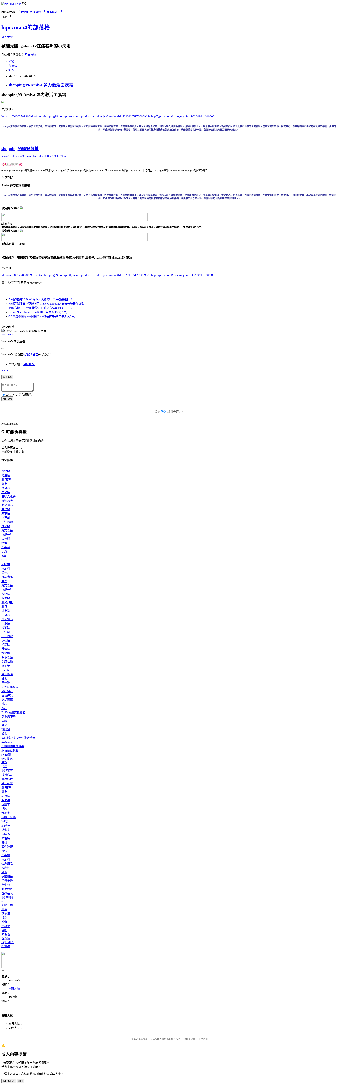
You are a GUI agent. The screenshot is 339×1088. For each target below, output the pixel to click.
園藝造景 (7, 695)
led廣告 (5, 825)
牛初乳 (5, 670)
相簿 (11, 61)
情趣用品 (7, 863)
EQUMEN (7, 942)
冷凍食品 (7, 576)
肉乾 (4, 555)
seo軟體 (6, 754)
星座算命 (29, 364)
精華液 (5, 913)
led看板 (5, 834)
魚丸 (4, 560)
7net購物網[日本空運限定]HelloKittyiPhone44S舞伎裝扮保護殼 (46, 303)
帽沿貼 (5, 475)
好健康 (5, 653)
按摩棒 (5, 867)
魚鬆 (4, 551)
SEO (4, 762)
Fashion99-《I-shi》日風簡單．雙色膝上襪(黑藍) (37, 312)
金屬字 (5, 812)
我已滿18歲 (8, 1081)
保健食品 (7, 657)
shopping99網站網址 (20, 148)
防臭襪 (5, 492)
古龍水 (5, 926)
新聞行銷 (7, 905)
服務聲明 (203, 1039)
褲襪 (4, 842)
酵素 (4, 678)
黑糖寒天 (7, 742)
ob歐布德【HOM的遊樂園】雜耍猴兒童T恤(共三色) (40, 307)
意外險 (5, 682)
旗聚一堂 (7, 534)
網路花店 (7, 770)
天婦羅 (5, 564)
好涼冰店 (7, 500)
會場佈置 (7, 779)
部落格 (12, 65)
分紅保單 (7, 691)
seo (3, 900)
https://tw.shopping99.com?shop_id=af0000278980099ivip (34, 155)
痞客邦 (27, 354)
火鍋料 (5, 568)
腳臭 (4, 483)
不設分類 (30, 54)
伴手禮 (5, 547)
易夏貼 (5, 509)
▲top (4, 370)
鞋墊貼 (5, 526)
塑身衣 (5, 934)
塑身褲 (5, 938)
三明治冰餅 (8, 496)
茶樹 (4, 917)
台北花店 (7, 783)
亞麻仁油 (7, 661)
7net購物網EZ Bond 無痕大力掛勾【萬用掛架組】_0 (40, 299)
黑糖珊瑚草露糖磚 (12, 746)
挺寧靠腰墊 (8, 716)
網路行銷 (7, 897)
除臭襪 (5, 488)
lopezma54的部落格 (25, 27)
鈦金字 (5, 829)
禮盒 (4, 543)
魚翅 (4, 581)
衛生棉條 (7, 889)
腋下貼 (5, 513)
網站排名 (7, 758)
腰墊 (4, 725)
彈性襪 (5, 838)
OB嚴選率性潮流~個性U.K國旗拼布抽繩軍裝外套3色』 (42, 316)
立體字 (5, 804)
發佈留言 (7, 399)
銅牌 (4, 808)
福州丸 (5, 572)
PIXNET (143, 1039)
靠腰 (4, 720)
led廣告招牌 (8, 817)
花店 (4, 766)
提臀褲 (5, 946)
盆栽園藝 (7, 699)
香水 (4, 921)
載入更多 (7, 377)
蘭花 (4, 708)
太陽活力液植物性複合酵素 (18, 737)
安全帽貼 (7, 505)
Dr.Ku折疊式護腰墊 (13, 712)
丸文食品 (7, 530)
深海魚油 (7, 674)
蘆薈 (4, 909)
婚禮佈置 (7, 774)
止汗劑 (5, 517)
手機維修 (7, 880)
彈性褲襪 (7, 846)
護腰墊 (5, 729)
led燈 (4, 821)
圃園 (4, 930)
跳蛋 (4, 872)
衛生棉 (5, 884)
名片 (11, 70)
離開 (20, 1081)
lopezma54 (7, 334)
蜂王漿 (5, 665)
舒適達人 (7, 893)
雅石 (4, 703)
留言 (35, 354)
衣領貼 (5, 471)
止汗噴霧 (7, 521)
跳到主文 (7, 37)
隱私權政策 (189, 1039)
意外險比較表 (9, 687)
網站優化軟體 (9, 750)
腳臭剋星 (7, 479)
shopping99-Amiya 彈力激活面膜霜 (40, 85)
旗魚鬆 (5, 538)
